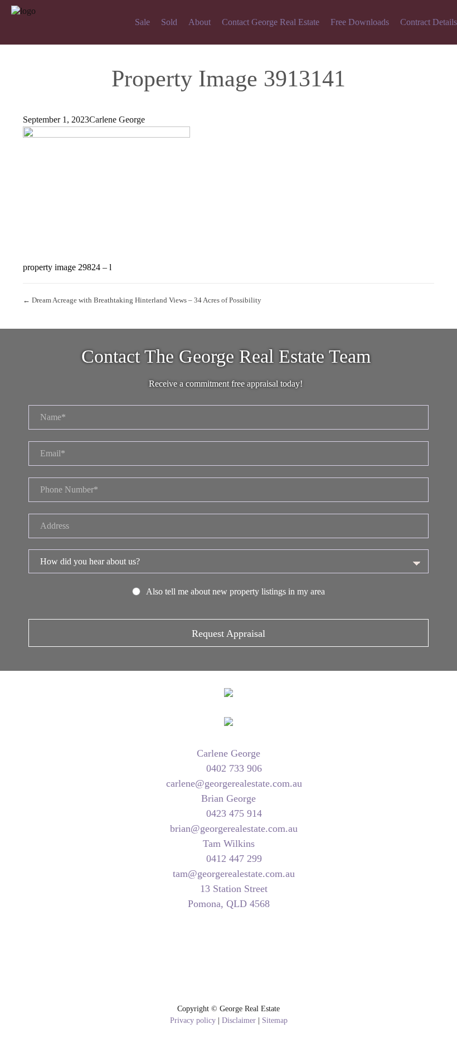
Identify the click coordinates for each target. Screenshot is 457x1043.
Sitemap (275, 1020)
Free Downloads (359, 22)
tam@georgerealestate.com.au (232, 873)
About (199, 22)
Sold (169, 22)
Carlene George (117, 119)
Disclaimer (239, 1020)
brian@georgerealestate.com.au (232, 828)
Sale (142, 22)
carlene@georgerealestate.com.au (232, 783)
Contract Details (428, 22)
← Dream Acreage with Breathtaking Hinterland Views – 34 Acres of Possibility (142, 300)
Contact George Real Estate (270, 22)
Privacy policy (193, 1020)
